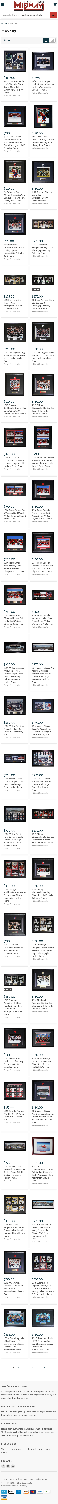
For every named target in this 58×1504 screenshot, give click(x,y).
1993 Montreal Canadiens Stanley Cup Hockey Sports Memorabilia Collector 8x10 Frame (14, 250)
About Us (13, 1479)
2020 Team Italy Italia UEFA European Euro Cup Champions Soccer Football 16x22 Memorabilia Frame (14, 1344)
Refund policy (41, 1479)
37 (33, 1367)
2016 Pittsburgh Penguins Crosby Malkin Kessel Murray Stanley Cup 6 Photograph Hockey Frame (43, 950)
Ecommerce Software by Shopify (14, 1486)
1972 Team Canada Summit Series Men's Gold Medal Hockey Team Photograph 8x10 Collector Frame (14, 142)
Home (4, 23)
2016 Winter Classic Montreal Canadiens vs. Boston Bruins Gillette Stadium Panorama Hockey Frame (14, 1172)
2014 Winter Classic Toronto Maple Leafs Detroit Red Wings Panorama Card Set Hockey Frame (13, 840)
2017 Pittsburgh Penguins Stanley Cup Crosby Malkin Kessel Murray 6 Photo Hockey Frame (14, 1230)
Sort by (7, 40)
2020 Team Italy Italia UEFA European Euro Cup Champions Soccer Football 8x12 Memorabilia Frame (42, 1344)
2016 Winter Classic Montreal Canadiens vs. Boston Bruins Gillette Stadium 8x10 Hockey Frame (43, 1117)
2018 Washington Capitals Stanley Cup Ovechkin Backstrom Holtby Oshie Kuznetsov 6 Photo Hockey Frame (43, 1288)
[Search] (53, 15)
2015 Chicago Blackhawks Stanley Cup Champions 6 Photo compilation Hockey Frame (15, 895)
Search (4, 1479)
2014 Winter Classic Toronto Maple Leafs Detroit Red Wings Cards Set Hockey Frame (41, 784)
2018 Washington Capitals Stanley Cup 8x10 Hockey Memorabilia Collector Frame (14, 1288)
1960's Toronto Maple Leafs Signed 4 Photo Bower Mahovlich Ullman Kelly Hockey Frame (14, 87)
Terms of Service (26, 1479)
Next (40, 1367)
